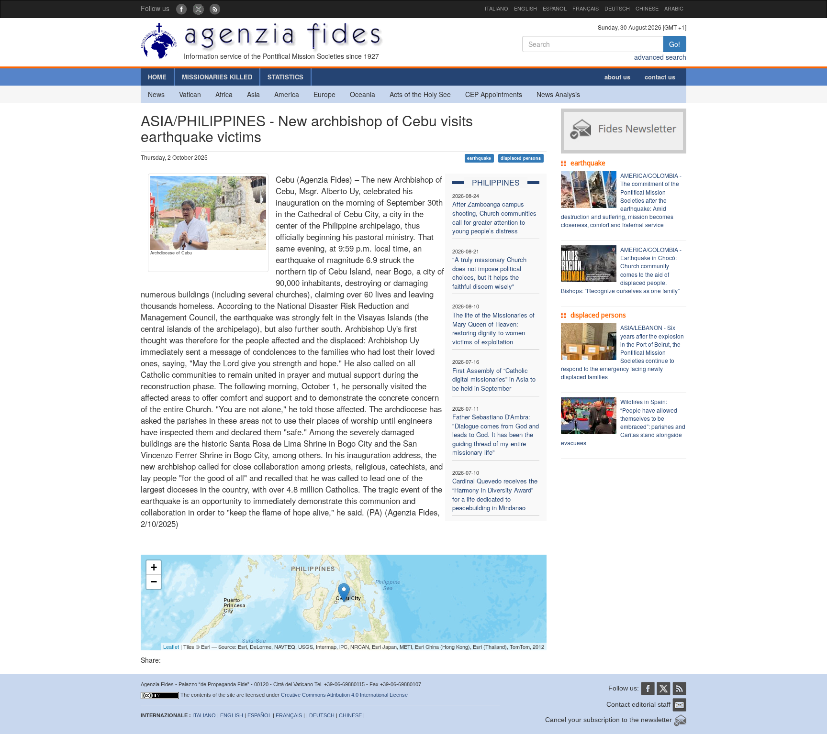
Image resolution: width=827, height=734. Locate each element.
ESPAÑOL (555, 8)
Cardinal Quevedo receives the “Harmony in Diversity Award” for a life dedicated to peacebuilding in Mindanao (494, 494)
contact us (660, 76)
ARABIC (673, 8)
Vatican (190, 94)
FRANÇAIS (585, 8)
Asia (253, 94)
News (156, 94)
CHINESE (647, 8)
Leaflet (171, 646)
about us (617, 76)
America (286, 94)
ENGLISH (525, 8)
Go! (674, 44)
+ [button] (154, 567)
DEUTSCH (617, 8)
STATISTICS (285, 76)
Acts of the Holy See (420, 94)
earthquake (479, 158)
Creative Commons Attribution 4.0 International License (344, 695)
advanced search (660, 57)
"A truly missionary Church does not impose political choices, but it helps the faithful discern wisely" (489, 273)
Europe (324, 94)
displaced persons (521, 158)
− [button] (154, 582)
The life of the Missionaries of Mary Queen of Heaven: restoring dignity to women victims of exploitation (493, 328)
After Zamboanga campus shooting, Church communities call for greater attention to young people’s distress (494, 217)
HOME (157, 76)
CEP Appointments (493, 94)
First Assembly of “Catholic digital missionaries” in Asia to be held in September (494, 379)
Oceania (362, 94)
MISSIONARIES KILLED (217, 76)
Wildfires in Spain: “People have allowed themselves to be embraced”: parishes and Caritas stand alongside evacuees (623, 422)
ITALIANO (496, 8)
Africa (224, 94)
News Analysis (558, 94)
